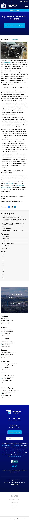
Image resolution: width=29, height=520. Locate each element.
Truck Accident (6, 241)
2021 (2, 269)
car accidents (7, 62)
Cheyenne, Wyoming (15, 456)
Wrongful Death (6, 248)
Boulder (20, 449)
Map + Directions (5, 323)
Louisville (8, 451)
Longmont (16, 445)
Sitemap (14, 508)
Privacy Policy (14, 499)
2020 (2, 272)
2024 (2, 260)
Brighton (25, 451)
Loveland (4, 445)
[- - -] (26, 5)
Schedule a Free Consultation (14, 25)
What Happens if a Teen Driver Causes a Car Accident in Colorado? (13, 224)
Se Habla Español (14, 10)
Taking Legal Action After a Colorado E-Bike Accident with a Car (13, 227)
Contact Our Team (14, 303)
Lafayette (3, 451)
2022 (2, 266)
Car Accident (15, 39)
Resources (14, 505)
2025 (2, 257)
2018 (2, 278)
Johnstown (10, 453)
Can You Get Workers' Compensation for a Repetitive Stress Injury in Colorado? (12, 216)
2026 (2, 254)
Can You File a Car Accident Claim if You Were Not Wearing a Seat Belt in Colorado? (14, 220)
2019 (2, 275)
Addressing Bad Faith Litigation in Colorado (12, 230)
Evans (25, 454)
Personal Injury (5, 238)
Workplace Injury (6, 245)
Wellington (14, 451)
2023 (2, 263)
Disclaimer (14, 502)
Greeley (9, 445)
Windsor (25, 449)
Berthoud (20, 451)
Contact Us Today (14, 432)
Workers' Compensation (8, 243)
